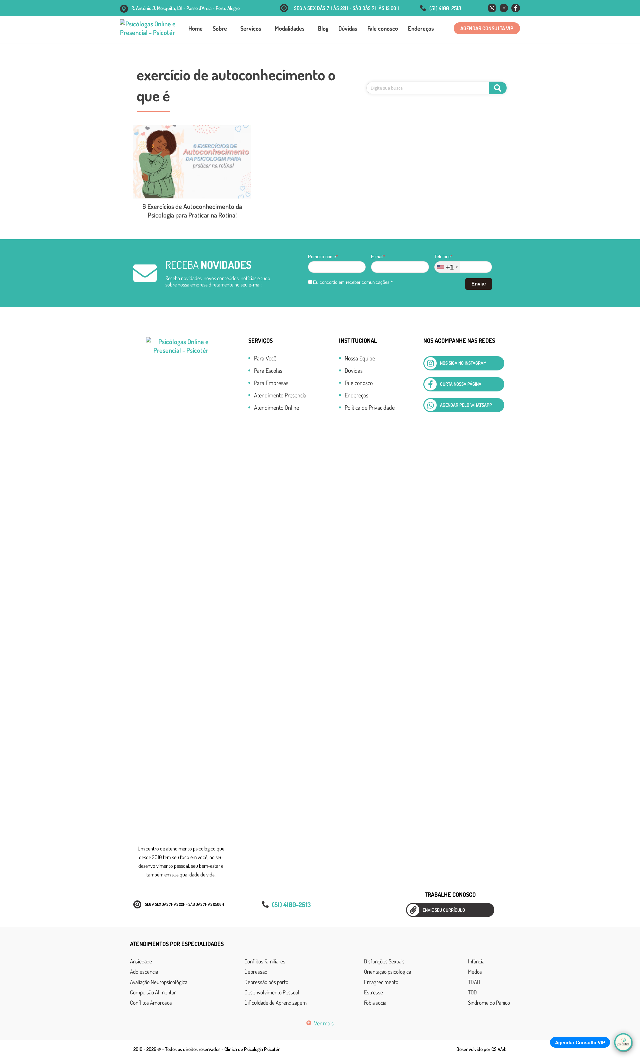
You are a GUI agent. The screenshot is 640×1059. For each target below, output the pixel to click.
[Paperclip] (413, 910)
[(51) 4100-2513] (423, 8)
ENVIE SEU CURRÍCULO (444, 910)
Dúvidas (347, 28)
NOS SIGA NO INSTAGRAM (463, 363)
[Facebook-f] (515, 8)
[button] (487, 28)
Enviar (478, 283)
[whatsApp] (430, 405)
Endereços (421, 28)
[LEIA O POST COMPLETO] (192, 162)
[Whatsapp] (492, 8)
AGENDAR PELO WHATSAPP (466, 405)
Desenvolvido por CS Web (481, 1049)
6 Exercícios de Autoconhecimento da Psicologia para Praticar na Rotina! (192, 210)
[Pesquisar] (498, 88)
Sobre (220, 28)
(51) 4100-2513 (445, 8)
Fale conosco (382, 28)
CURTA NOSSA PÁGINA (460, 384)
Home (195, 28)
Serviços (250, 28)
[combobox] (447, 267)
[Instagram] (504, 8)
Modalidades (290, 28)
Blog (323, 28)
